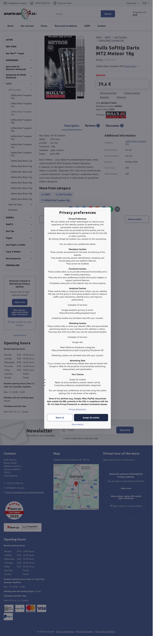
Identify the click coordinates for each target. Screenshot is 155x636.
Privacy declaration (77, 409)
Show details (77, 424)
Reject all (60, 417)
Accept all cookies (91, 417)
